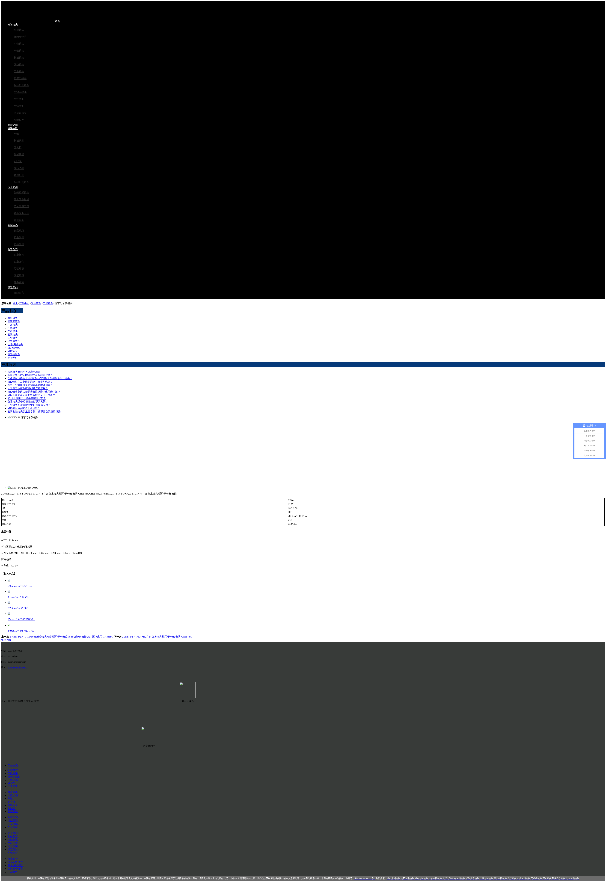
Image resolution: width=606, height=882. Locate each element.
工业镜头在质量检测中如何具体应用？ (29, 405)
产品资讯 (19, 244)
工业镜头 (19, 71)
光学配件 (19, 120)
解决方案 (13, 128)
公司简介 (13, 836)
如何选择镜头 (21, 192)
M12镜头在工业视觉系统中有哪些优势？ (30, 381)
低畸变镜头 (20, 36)
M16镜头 (19, 106)
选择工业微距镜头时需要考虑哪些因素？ (30, 385)
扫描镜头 (19, 57)
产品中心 (24, 303)
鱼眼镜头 (19, 29)
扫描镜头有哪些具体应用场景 (24, 371)
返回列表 (6, 640)
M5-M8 (11, 783)
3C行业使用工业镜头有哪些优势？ (27, 398)
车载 (16, 133)
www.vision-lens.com (17, 667)
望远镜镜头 (20, 113)
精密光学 (13, 125)
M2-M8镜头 (20, 92)
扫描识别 (19, 140)
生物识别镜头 (21, 85)
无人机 (17, 147)
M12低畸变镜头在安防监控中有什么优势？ (31, 395)
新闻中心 (13, 225)
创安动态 (19, 230)
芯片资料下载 (21, 206)
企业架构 (19, 254)
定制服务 (19, 220)
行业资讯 (19, 237)
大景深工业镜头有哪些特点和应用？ (28, 388)
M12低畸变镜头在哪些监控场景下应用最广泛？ (34, 391)
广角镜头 (19, 43)
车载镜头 (19, 50)
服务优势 (19, 282)
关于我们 (13, 833)
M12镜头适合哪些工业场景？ (24, 408)
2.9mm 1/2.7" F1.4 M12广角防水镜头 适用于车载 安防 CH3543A (157, 636)
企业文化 (19, 261)
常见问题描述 (21, 199)
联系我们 (13, 287)
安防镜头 (19, 64)
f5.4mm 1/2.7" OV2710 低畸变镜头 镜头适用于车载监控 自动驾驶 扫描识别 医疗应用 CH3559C (61, 636)
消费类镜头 (20, 78)
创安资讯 (13, 823)
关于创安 (13, 249)
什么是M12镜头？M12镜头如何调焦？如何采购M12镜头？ (40, 378)
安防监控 (19, 168)
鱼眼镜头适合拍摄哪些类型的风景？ (28, 401)
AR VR (18, 161)
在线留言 (19, 292)
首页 (57, 21)
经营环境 (19, 268)
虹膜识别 (19, 175)
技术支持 (13, 187)
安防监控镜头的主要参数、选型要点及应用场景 (34, 411)
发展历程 (19, 275)
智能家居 (19, 154)
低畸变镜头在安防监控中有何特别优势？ (30, 375)
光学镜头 (13, 24)
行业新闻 (13, 820)
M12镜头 (19, 99)
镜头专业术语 (21, 213)
